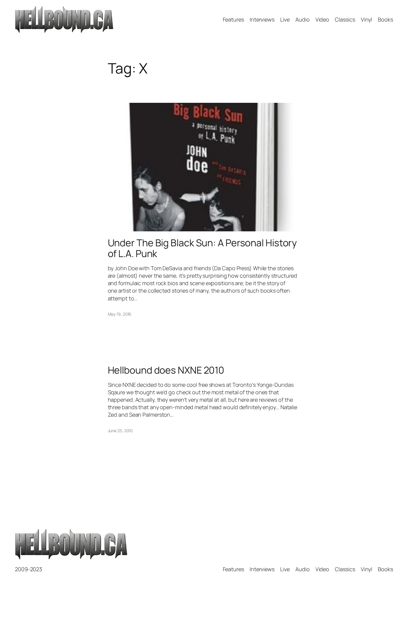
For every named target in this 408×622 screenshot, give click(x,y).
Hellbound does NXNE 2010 (166, 370)
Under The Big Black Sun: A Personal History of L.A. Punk (202, 248)
